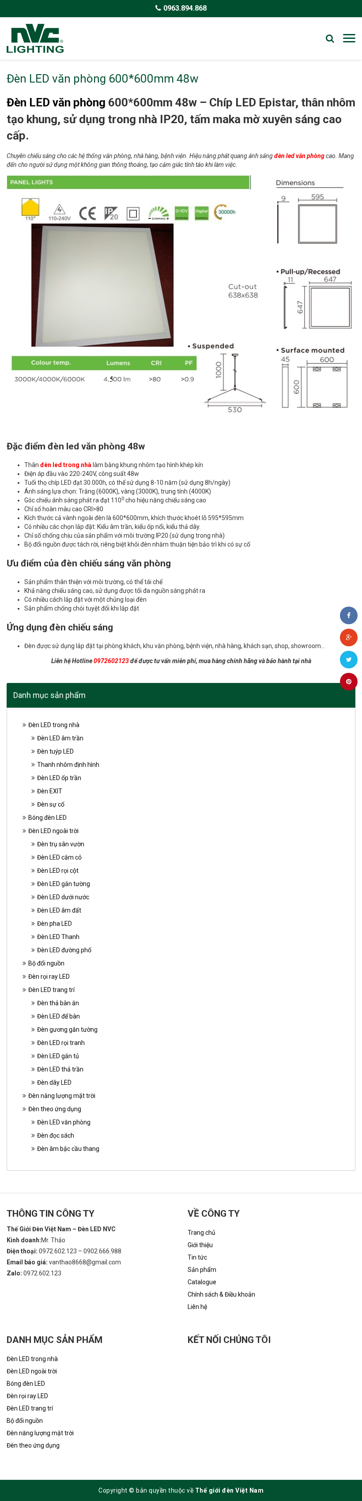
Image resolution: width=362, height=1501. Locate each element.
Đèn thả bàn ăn (58, 1003)
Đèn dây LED (54, 1082)
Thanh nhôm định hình (68, 764)
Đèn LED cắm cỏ (59, 857)
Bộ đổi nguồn (46, 963)
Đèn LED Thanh (58, 936)
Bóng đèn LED (47, 817)
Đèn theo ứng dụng (54, 1109)
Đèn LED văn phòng (56, 102)
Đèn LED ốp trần (59, 777)
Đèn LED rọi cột (58, 870)
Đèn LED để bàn (58, 1016)
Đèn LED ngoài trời (53, 830)
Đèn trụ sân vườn (60, 844)
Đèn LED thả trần (60, 1069)
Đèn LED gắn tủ (58, 1056)
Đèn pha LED (54, 923)
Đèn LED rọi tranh (61, 1042)
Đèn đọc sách (55, 1135)
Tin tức (197, 1257)
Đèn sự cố (50, 804)
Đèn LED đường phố (64, 950)
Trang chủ (201, 1232)
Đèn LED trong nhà (53, 724)
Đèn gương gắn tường (67, 1029)
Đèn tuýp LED (55, 751)
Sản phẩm (202, 1269)
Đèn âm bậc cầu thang (68, 1148)
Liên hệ (197, 1306)
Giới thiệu (200, 1244)
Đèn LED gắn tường (63, 883)
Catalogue (202, 1282)
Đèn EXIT (49, 791)
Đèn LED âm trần (60, 738)
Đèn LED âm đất (59, 910)
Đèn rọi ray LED (49, 976)
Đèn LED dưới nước (63, 897)
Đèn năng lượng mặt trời (61, 1095)
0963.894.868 (185, 8)
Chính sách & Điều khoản (221, 1294)
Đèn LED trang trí (51, 989)
